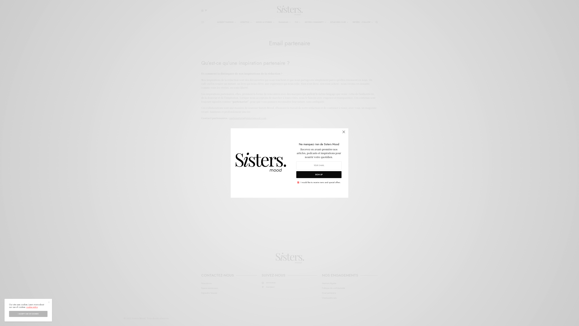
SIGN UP (319, 174)
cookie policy (32, 307)
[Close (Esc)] (344, 133)
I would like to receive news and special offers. (321, 182)
